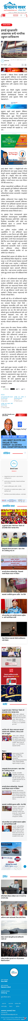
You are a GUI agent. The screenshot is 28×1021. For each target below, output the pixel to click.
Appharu (23, 1019)
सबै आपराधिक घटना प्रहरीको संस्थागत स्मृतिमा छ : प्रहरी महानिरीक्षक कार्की (14, 616)
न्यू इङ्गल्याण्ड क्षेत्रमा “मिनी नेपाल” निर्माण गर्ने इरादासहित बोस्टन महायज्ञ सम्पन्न (13, 527)
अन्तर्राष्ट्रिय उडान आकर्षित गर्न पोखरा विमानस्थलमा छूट (20, 397)
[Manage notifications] (25, 1018)
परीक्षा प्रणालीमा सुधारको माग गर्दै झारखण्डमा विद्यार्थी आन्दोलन (12, 959)
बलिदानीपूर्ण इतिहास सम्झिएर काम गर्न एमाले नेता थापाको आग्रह (13, 897)
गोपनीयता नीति (18, 1003)
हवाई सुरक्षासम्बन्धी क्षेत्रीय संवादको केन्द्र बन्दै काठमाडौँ (7, 397)
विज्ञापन (10, 1006)
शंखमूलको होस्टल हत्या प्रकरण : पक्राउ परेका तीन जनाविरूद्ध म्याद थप (13, 550)
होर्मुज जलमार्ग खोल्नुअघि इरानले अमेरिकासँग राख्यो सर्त (12, 938)
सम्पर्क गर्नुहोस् (4, 1006)
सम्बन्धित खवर (9, 506)
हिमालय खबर (6, 60)
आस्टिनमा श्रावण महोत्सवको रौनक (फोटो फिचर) (13, 917)
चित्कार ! (4, 751)
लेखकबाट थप (14, 471)
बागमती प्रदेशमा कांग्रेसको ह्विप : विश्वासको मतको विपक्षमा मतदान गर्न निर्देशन (12, 572)
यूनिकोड (17, 1006)
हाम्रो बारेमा (11, 1003)
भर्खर (5, 704)
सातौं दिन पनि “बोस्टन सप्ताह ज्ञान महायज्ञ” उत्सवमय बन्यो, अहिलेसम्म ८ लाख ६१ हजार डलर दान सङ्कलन (13, 732)
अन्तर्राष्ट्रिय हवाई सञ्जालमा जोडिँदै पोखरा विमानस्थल (7, 404)
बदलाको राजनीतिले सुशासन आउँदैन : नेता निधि (12, 486)
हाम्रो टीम (4, 1003)
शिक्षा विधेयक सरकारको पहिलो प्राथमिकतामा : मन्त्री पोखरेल (15, 494)
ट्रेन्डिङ (5, 877)
